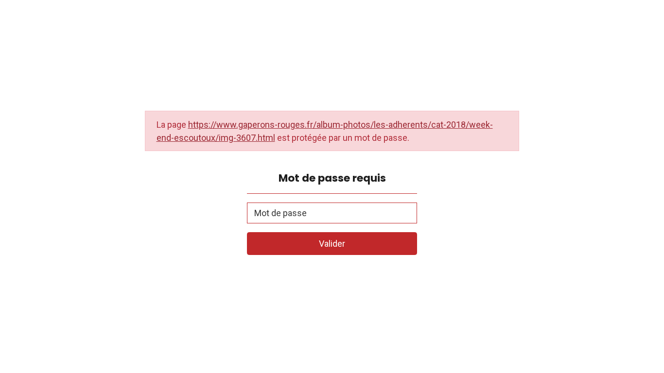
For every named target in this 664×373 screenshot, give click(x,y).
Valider (332, 243)
